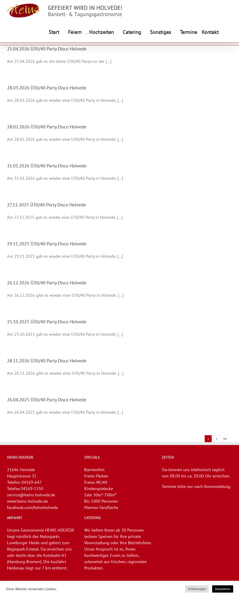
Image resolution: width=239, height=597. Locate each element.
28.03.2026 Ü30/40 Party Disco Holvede (46, 88)
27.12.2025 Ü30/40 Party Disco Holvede (46, 205)
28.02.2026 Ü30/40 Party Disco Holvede (46, 127)
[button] (225, 31)
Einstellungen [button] (197, 589)
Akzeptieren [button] (222, 589)
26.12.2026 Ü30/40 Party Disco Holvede (46, 283)
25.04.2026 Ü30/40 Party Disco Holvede (46, 49)
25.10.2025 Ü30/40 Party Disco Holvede (46, 322)
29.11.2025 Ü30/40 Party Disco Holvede (46, 244)
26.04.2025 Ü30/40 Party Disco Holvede (46, 400)
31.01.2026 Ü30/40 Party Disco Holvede (46, 166)
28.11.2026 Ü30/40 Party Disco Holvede (46, 361)
